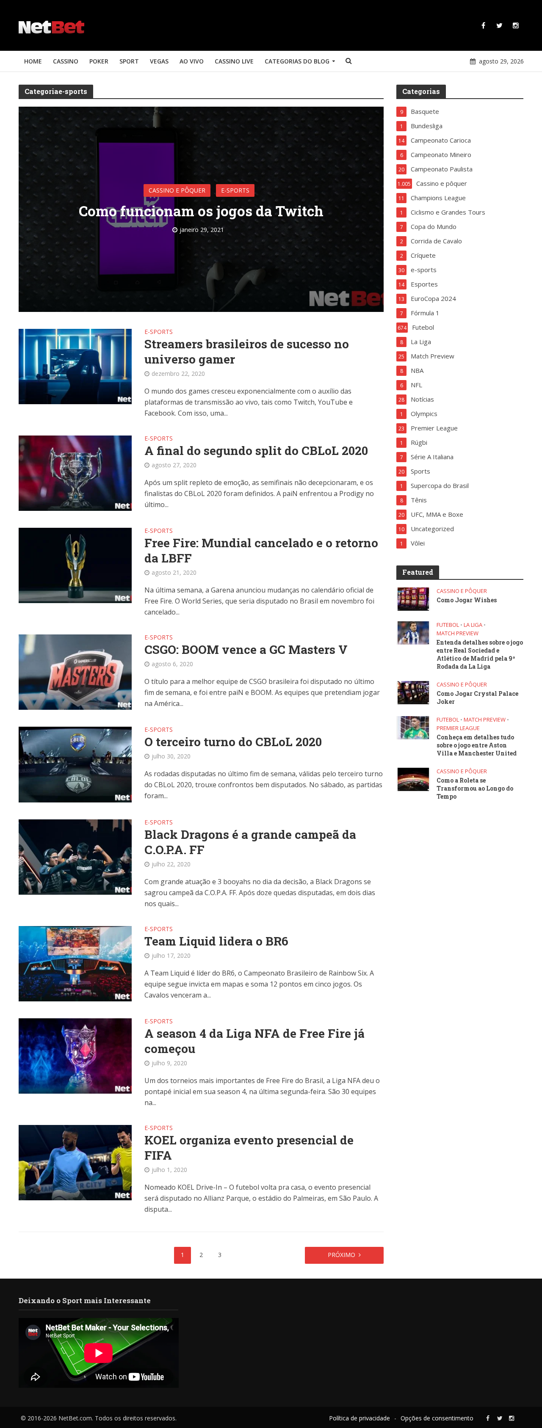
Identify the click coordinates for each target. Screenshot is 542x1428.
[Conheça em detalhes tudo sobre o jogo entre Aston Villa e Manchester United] (413, 727)
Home (33, 61)
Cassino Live (234, 61)
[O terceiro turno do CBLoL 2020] (75, 764)
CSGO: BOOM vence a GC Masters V (246, 649)
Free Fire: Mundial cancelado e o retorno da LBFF (261, 550)
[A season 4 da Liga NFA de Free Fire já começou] (75, 1055)
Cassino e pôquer (177, 190)
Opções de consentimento (437, 1418)
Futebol (448, 625)
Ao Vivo (192, 61)
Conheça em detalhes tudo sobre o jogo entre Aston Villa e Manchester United (477, 745)
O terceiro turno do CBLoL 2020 (233, 742)
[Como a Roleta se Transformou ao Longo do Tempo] (413, 779)
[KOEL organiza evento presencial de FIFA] (75, 1162)
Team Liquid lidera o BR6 (216, 941)
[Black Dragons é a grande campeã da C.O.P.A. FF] (75, 856)
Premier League (458, 728)
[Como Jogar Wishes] (413, 598)
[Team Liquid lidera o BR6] (75, 963)
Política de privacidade (359, 1418)
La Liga (473, 625)
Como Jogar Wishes (467, 600)
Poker (98, 61)
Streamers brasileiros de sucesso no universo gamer (246, 351)
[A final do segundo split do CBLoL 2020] (75, 472)
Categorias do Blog (297, 61)
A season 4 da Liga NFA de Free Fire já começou (254, 1041)
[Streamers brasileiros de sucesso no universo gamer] (75, 365)
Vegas (159, 61)
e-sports (235, 190)
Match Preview (457, 633)
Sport (129, 61)
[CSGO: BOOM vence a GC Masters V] (75, 671)
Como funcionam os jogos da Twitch (201, 211)
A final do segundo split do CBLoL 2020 (256, 450)
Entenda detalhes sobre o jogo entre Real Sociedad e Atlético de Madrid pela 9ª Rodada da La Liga (480, 654)
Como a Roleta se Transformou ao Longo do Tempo (475, 788)
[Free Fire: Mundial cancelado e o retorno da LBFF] (75, 564)
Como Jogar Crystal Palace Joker (477, 697)
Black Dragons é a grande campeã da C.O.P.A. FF (250, 842)
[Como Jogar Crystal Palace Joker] (413, 692)
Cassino (65, 61)
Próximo (341, 1255)
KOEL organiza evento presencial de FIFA (249, 1148)
